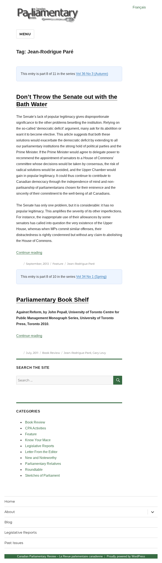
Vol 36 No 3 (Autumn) (92, 74)
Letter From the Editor (41, 452)
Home (9, 501)
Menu (25, 34)
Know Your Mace (38, 440)
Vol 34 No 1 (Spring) (91, 276)
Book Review (51, 352)
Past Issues (13, 543)
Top (152, 553)
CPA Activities (35, 428)
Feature (58, 263)
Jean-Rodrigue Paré (81, 263)
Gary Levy (99, 352)
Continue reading (29, 252)
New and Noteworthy (41, 458)
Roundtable (34, 469)
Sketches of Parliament (42, 475)
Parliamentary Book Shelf (52, 299)
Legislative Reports (39, 446)
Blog (8, 522)
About (9, 512)
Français (139, 7)
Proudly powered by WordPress (126, 556)
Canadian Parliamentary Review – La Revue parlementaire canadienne (60, 556)
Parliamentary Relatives (43, 463)
